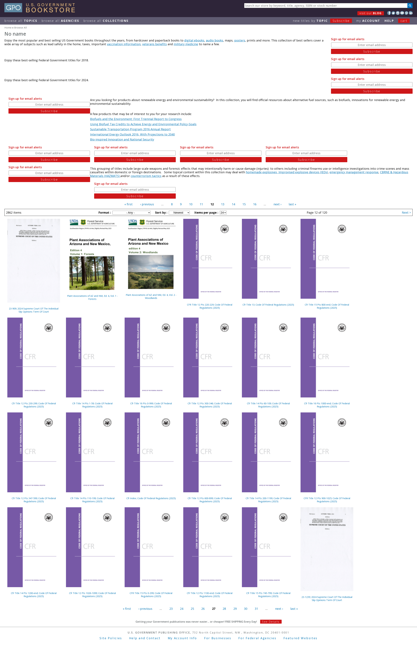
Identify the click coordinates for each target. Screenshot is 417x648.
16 (254, 204)
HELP (389, 21)
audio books (214, 40)
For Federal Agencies (257, 638)
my (368, 21)
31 (256, 609)
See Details (270, 621)
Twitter (393, 13)
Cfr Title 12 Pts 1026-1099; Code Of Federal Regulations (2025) (92, 595)
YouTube (402, 13)
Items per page (205, 212)
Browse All (20, 21)
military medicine (186, 44)
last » (292, 204)
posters (239, 40)
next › (277, 204)
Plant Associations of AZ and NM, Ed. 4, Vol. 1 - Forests (92, 297)
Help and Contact (145, 638)
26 (203, 609)
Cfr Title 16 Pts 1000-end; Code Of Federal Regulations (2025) (327, 405)
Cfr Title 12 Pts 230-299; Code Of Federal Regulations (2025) (34, 405)
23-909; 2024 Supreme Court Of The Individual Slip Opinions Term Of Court (33, 310)
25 (192, 609)
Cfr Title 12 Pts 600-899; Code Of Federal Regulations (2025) (210, 500)
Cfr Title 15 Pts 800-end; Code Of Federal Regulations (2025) (327, 306)
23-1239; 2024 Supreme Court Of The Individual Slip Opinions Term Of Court (327, 598)
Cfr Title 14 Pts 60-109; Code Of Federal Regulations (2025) (268, 405)
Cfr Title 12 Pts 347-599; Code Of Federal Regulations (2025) (34, 500)
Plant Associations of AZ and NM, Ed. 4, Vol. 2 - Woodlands (151, 296)
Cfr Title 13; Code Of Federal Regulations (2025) (268, 304)
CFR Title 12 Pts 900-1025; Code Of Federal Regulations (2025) (327, 500)
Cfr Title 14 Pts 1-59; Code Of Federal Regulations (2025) (92, 405)
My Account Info (182, 638)
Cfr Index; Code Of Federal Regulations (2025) (151, 498)
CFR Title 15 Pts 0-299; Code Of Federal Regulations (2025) (151, 595)
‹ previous (147, 204)
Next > (406, 212)
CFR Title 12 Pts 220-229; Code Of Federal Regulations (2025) (209, 306)
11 (201, 204)
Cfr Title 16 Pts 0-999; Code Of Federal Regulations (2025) (151, 405)
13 (222, 204)
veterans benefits (154, 44)
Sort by (160, 212)
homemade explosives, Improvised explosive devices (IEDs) (287, 172)
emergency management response (354, 172)
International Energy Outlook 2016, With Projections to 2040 (132, 134)
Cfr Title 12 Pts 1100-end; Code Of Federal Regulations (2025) (209, 595)
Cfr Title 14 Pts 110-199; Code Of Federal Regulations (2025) (92, 500)
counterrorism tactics (146, 176)
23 (171, 609)
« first (128, 204)
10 (190, 204)
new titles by (321, 21)
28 (224, 609)
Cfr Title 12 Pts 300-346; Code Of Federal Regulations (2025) (210, 405)
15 (244, 204)
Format (104, 212)
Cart (404, 21)
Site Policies (111, 638)
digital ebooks (194, 40)
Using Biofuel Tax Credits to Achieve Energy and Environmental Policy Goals (143, 124)
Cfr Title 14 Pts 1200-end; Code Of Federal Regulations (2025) (34, 595)
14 (233, 204)
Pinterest (406, 13)
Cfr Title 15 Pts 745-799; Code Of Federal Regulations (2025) (268, 595)
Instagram (398, 13)
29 (235, 609)
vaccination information (124, 44)
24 (181, 609)
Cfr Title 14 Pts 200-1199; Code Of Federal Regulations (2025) (268, 500)
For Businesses (217, 638)
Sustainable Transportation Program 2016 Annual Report (130, 129)
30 (245, 609)
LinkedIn (411, 13)
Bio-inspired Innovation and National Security (122, 139)
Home (8, 27)
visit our (370, 13)
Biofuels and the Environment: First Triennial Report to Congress (136, 119)
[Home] (41, 11)
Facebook (389, 13)
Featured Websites (300, 638)
